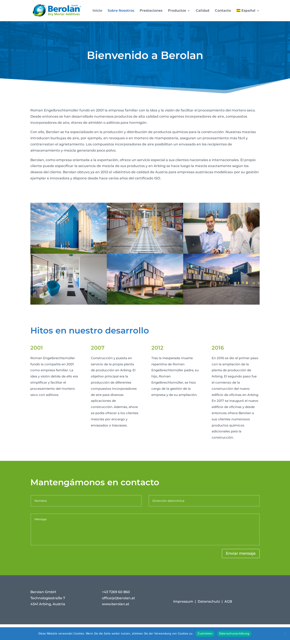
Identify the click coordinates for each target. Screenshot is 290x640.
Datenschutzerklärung (234, 633)
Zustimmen (205, 633)
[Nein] (285, 634)
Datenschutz (209, 601)
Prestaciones (151, 11)
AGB (228, 601)
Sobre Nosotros (121, 11)
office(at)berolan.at (118, 598)
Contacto (223, 11)
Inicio (97, 11)
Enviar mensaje (241, 553)
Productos (177, 11)
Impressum (183, 601)
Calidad (202, 11)
